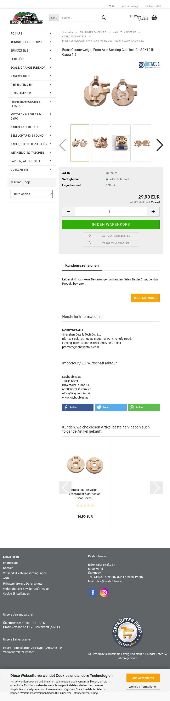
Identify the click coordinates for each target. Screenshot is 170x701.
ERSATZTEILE (19, 50)
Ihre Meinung (145, 298)
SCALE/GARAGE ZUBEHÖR (28, 67)
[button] (112, 6)
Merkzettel (154, 6)
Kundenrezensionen (82, 265)
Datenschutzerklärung (85, 693)
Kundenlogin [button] (131, 6)
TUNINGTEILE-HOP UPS (26, 42)
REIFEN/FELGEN (21, 84)
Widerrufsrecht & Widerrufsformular (26, 588)
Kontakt (8, 568)
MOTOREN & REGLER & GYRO (26, 116)
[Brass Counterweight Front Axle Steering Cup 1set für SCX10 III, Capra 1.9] (111, 92)
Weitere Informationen (143, 686)
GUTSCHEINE (19, 169)
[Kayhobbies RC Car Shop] (26, 17)
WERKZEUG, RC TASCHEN (27, 152)
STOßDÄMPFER (21, 93)
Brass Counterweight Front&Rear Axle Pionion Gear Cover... (85, 494)
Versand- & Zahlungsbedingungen (25, 573)
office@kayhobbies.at (109, 581)
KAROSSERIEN (20, 76)
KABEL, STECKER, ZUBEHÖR (29, 144)
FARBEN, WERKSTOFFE (26, 161)
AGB (6, 578)
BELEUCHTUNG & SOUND (27, 135)
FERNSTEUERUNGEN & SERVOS (25, 103)
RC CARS (16, 33)
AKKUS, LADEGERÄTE (25, 127)
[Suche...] (104, 18)
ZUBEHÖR (17, 59)
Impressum (10, 562)
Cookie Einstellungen (16, 593)
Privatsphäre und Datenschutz (22, 583)
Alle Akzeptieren (143, 678)
